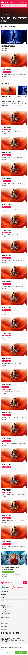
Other (7, 14)
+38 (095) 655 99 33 (6, 611)
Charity (2, 598)
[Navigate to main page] (7, 2)
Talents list (13, 644)
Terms (2, 601)
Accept (20, 652)
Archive (2, 644)
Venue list (7, 644)
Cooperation (3, 595)
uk (21, 582)
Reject (7, 652)
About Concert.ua (4, 592)
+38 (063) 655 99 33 (6, 613)
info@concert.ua (5, 617)
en (25, 582)
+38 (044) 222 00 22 (6, 607)
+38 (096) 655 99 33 (6, 609)
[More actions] (24, 43)
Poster (2, 14)
